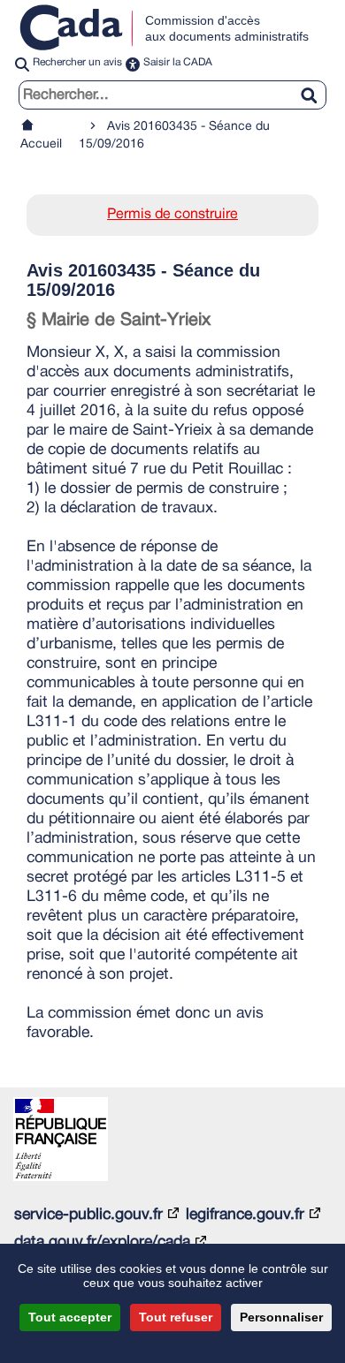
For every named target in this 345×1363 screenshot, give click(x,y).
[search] (172, 95)
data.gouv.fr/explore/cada (102, 1242)
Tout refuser (175, 1317)
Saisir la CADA (177, 62)
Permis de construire (172, 214)
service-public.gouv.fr (88, 1215)
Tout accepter (69, 1317)
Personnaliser (281, 1317)
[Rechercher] (315, 85)
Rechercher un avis (77, 62)
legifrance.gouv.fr (245, 1215)
